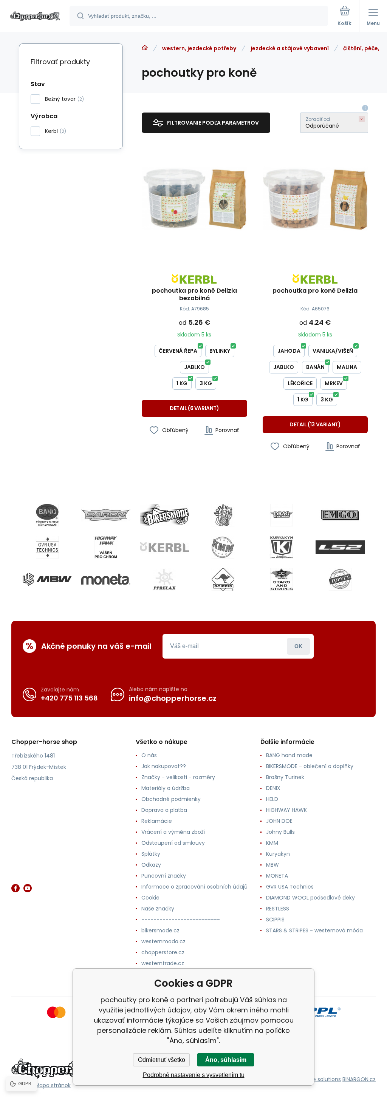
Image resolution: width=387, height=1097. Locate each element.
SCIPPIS (275, 919)
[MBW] (47, 579)
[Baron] (105, 515)
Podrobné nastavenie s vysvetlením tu (194, 1075)
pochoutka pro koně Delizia (315, 291)
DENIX (273, 788)
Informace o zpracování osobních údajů (194, 886)
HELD (272, 799)
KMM (272, 843)
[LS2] (340, 547)
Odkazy (151, 865)
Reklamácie (156, 821)
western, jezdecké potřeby (199, 48)
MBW (272, 865)
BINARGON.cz (359, 1079)
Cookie (150, 897)
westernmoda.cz (163, 941)
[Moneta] (105, 579)
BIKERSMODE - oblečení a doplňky (309, 766)
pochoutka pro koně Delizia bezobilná (194, 294)
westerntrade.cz (162, 963)
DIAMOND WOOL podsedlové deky (310, 897)
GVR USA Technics (290, 886)
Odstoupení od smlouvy (173, 843)
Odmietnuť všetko (161, 1060)
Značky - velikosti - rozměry (178, 777)
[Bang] (47, 515)
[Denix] (223, 515)
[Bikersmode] (164, 515)
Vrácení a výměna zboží (173, 832)
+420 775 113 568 (69, 698)
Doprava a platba (164, 810)
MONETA (277, 875)
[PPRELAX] (164, 579)
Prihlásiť (298, 646)
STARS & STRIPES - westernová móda (314, 930)
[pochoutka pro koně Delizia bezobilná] (194, 198)
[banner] (35, 16)
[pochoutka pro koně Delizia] (315, 198)
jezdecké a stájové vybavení (290, 48)
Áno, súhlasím (225, 1060)
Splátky (150, 854)
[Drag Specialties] (281, 515)
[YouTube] (27, 888)
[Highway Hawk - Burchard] (105, 547)
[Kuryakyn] (281, 547)
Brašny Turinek (285, 777)
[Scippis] (223, 579)
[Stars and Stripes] (281, 579)
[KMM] (223, 547)
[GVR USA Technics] (47, 547)
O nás (149, 755)
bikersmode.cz (160, 930)
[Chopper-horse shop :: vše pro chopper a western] (145, 48)
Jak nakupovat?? (163, 766)
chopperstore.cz (162, 952)
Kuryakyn (278, 854)
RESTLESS (277, 908)
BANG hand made (289, 755)
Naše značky (157, 908)
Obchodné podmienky (171, 799)
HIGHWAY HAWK (286, 810)
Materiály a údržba (165, 788)
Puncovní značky (163, 875)
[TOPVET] (340, 579)
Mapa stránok (53, 1085)
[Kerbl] (164, 547)
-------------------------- (180, 919)
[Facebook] (15, 888)
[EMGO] (340, 515)
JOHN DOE (279, 821)
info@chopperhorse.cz (173, 698)
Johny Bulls (280, 832)
